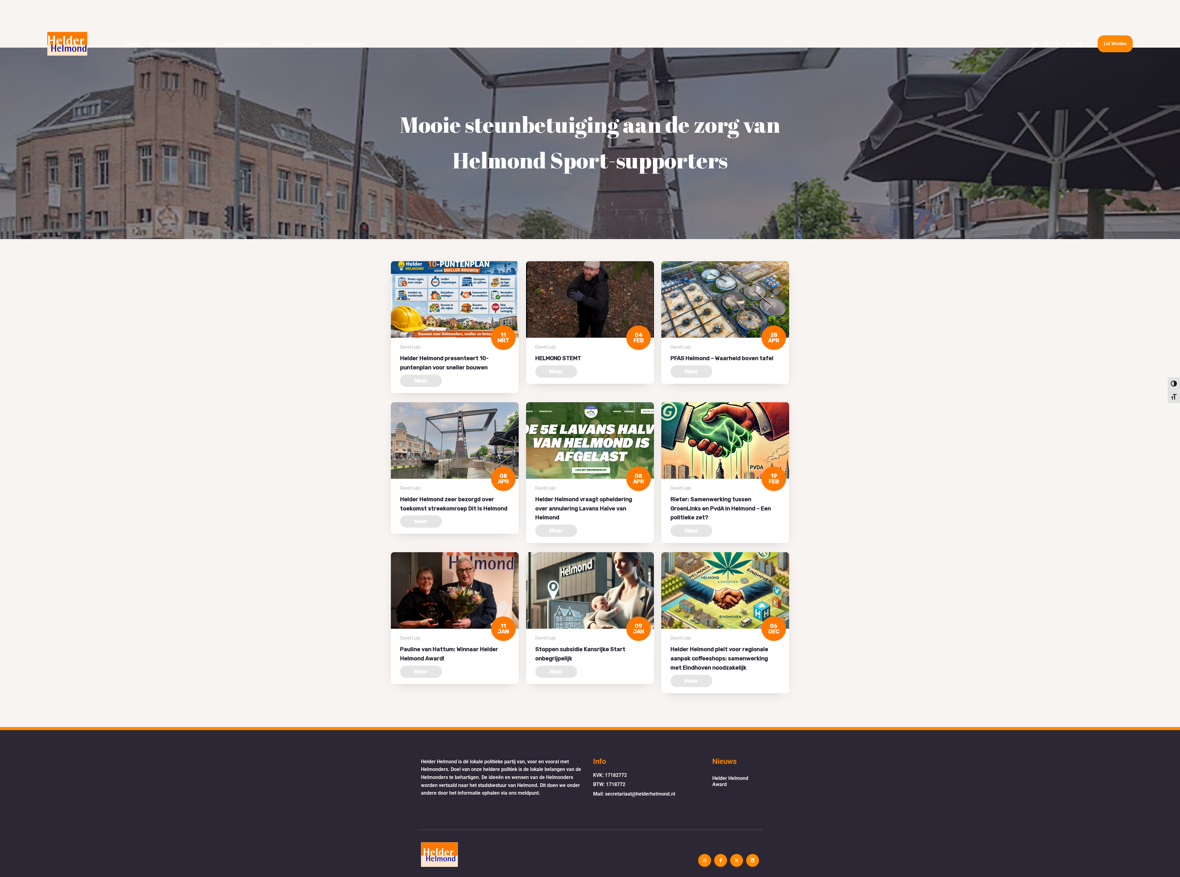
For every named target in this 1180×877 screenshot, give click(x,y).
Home (133, 44)
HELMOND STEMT (558, 358)
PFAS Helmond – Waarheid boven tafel (722, 358)
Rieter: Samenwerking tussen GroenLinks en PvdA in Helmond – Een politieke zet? (721, 508)
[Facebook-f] (1068, 44)
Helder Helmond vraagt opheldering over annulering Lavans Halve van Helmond (583, 508)
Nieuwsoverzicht (243, 44)
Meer (421, 380)
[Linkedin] (1046, 44)
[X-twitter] (1080, 44)
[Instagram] (1057, 44)
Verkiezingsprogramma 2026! (182, 44)
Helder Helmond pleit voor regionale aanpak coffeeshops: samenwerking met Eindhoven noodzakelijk (719, 658)
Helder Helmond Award (338, 44)
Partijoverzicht (287, 44)
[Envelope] (1034, 44)
